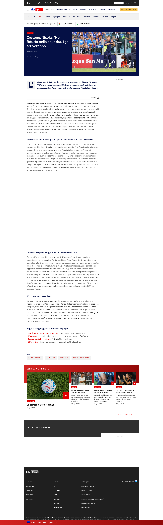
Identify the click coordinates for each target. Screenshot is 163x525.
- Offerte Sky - (33, 342)
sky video (29, 495)
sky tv (56, 486)
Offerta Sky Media (88, 503)
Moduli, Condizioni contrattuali (54, 518)
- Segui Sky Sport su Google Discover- (43, 333)
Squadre (105, 17)
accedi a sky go (128, 481)
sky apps (57, 491)
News (48, 17)
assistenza (119, 518)
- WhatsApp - (32, 336)
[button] (78, 523)
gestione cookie (88, 486)
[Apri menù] (27, 9)
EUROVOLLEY (113, 9)
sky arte (29, 499)
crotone (64, 358)
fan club (51, 358)
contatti (125, 518)
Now (55, 495)
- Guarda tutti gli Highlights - (39, 339)
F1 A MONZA (102, 9)
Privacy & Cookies (69, 518)
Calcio (29, 17)
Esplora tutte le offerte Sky (47, 3)
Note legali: (85, 482)
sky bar (57, 499)
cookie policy (87, 491)
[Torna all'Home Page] (37, 9)
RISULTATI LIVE (62, 9)
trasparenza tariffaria (109, 518)
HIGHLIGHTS (74, 9)
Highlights (57, 17)
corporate (86, 507)
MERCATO (92, 9)
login (134, 3)
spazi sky (57, 503)
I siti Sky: (29, 482)
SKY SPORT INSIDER (128, 9)
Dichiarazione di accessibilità (93, 499)
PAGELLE (83, 9)
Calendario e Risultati (71, 17)
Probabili (96, 17)
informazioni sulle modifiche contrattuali (87, 518)
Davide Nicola (34, 358)
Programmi (58, 507)
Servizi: (56, 482)
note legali (86, 495)
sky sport (30, 486)
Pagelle (114, 17)
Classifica (86, 17)
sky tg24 (29, 491)
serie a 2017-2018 (81, 358)
